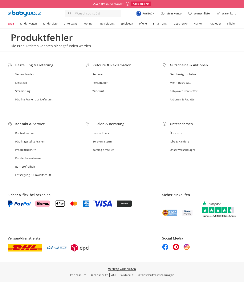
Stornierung (22, 91)
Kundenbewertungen (29, 158)
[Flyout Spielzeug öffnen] (134, 23)
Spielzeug (127, 23)
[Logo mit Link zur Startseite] (24, 13)
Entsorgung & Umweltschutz (33, 175)
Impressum (78, 275)
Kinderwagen (28, 23)
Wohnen (88, 23)
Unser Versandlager (182, 150)
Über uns (176, 133)
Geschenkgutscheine (183, 74)
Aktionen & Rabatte (182, 99)
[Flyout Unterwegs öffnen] (78, 23)
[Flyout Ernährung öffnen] (168, 23)
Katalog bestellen (103, 150)
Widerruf (98, 91)
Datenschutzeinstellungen (155, 275)
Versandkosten (24, 74)
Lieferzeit (21, 82)
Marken (198, 23)
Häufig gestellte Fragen (30, 141)
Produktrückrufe (25, 150)
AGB (114, 275)
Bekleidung (107, 23)
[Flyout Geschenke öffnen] (189, 23)
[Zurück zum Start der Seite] (239, 280)
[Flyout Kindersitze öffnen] (59, 23)
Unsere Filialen (102, 133)
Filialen (231, 23)
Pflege (143, 23)
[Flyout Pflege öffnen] (148, 23)
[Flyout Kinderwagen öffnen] (38, 23)
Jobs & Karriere (179, 141)
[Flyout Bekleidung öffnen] (116, 23)
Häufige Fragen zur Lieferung (33, 99)
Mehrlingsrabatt (180, 82)
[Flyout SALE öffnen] (15, 23)
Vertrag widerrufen (122, 269)
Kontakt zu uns (24, 133)
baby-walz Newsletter (183, 91)
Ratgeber (215, 23)
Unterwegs (70, 23)
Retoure (97, 74)
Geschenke (181, 23)
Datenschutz (99, 275)
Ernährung (160, 23)
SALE (11, 23)
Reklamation (100, 82)
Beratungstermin (103, 141)
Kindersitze (50, 23)
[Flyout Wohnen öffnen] (95, 23)
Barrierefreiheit (25, 166)
